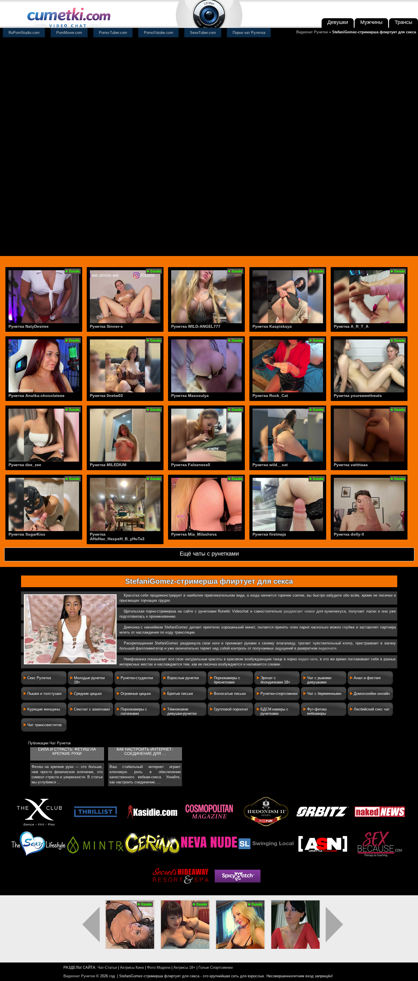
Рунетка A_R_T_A (351, 326)
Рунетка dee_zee (25, 464)
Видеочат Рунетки (312, 32)
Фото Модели (158, 967)
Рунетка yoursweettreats (358, 395)
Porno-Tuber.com (113, 32)
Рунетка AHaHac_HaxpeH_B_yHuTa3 (117, 536)
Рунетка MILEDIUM (108, 464)
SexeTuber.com (203, 32)
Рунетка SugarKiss (27, 534)
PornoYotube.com (158, 32)
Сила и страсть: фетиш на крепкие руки (67, 751)
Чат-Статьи (107, 967)
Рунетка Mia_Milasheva (194, 534)
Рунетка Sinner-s (106, 326)
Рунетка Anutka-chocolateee (37, 395)
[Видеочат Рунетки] (68, 28)
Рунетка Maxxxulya (190, 395)
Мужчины (371, 22)
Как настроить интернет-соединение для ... (145, 751)
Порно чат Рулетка (249, 32)
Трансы (403, 22)
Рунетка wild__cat (270, 464)
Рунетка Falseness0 (190, 464)
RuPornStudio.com (24, 32)
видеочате (327, 648)
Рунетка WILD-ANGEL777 (195, 326)
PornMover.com (69, 32)
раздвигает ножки (299, 611)
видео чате (308, 659)
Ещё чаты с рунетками (209, 553)
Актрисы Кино (132, 967)
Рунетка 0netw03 (106, 395)
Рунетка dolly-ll (349, 534)
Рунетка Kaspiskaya (272, 326)
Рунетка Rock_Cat (270, 395)
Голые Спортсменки (215, 967)
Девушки (337, 22)
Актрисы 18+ (184, 967)
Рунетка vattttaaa (351, 464)
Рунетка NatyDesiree (29, 326)
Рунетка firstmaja (269, 534)
